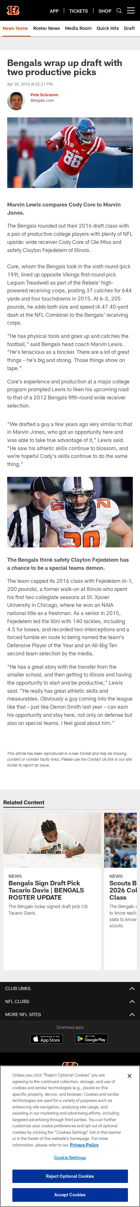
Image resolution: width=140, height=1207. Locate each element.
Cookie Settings (70, 1157)
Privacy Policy (84, 1144)
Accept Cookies (70, 1194)
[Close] (129, 1076)
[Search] (119, 10)
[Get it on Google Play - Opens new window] (91, 1042)
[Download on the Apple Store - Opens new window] (46, 1039)
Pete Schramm (44, 94)
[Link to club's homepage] (13, 8)
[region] (70, 1136)
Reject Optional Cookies (70, 1176)
